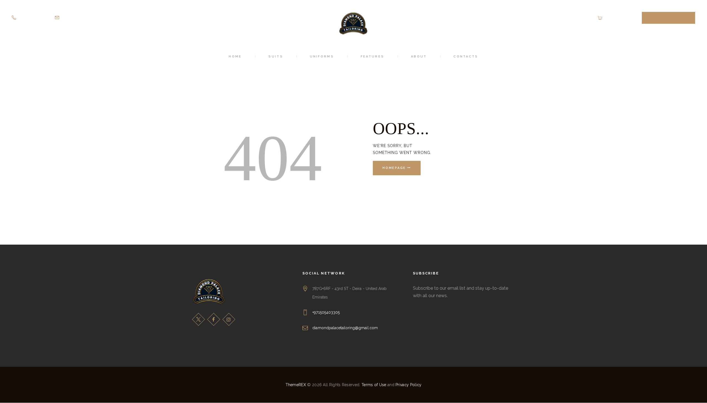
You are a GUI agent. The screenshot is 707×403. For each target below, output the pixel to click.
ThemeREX (296, 385)
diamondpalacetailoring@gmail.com (345, 328)
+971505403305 (326, 312)
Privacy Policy (408, 385)
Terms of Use (374, 385)
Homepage (394, 168)
